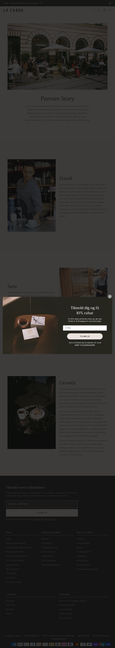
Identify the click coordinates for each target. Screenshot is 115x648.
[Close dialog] (109, 296)
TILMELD (85, 336)
